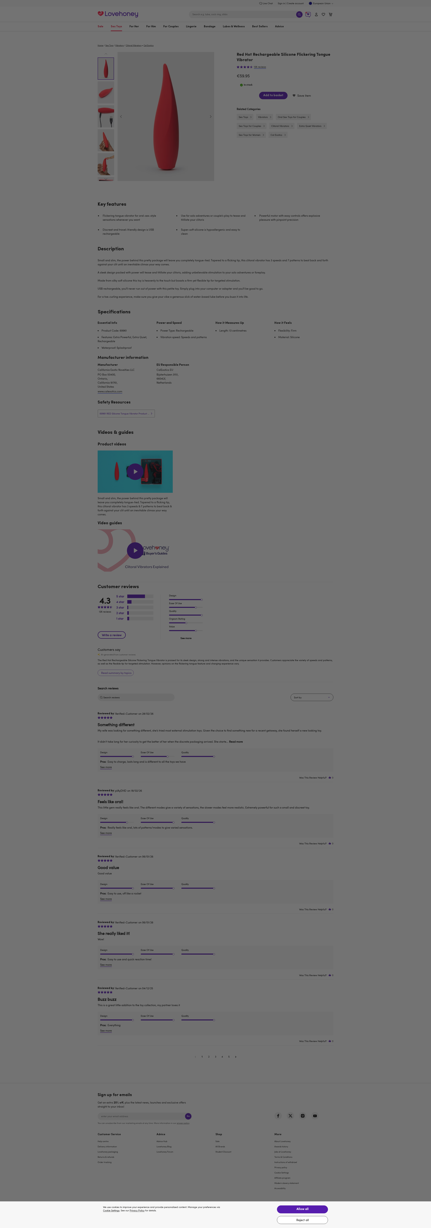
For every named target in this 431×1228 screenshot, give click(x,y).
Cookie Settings (111, 1210)
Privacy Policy (137, 1210)
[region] (215, 1214)
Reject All (302, 1220)
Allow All (302, 1209)
